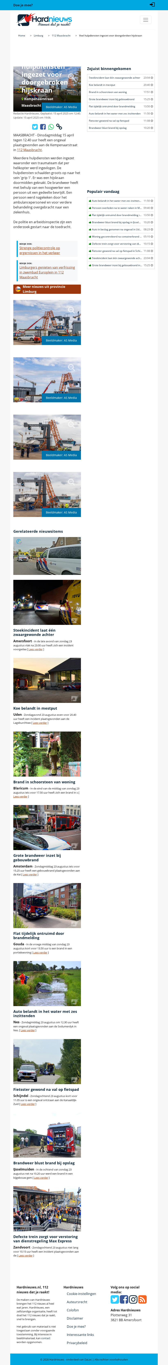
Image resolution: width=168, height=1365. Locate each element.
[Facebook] (124, 1301)
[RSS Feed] (142, 1301)
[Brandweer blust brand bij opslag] (47, 1135)
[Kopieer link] (59, 128)
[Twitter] (115, 1301)
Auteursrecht (77, 1302)
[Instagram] (133, 1301)
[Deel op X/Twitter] (35, 128)
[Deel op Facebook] (43, 128)
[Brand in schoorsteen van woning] (47, 754)
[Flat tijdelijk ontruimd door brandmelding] (47, 905)
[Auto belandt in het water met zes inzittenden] (47, 983)
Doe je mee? (76, 1326)
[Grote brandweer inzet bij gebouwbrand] (47, 827)
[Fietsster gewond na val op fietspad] (47, 1061)
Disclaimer (75, 1318)
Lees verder (35, 649)
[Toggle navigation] (145, 20)
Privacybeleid (77, 1343)
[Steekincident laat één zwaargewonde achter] (47, 602)
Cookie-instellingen (81, 1293)
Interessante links (80, 1334)
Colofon (73, 1310)
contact (45, 1338)
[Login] (152, 4)
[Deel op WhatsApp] (51, 128)
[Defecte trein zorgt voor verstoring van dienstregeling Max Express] (47, 1208)
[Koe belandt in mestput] (47, 680)
